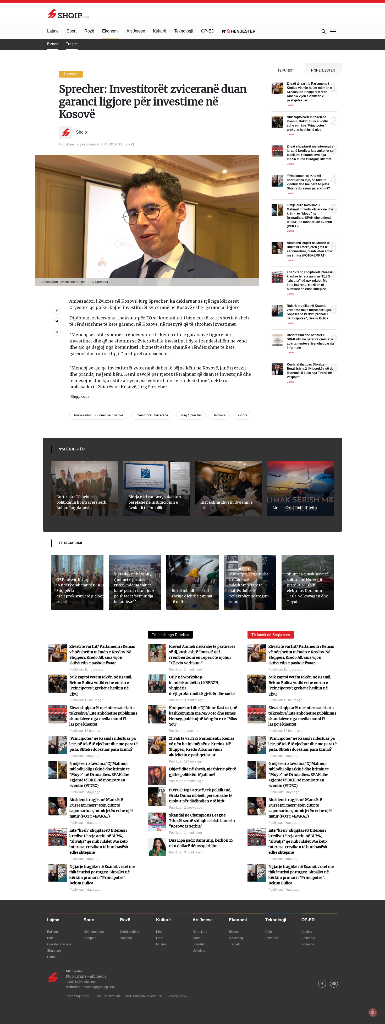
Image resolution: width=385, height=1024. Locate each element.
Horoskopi (199, 932)
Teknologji (183, 31)
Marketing (236, 938)
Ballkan (52, 932)
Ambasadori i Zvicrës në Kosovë (98, 415)
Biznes (52, 44)
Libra (159, 938)
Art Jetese (135, 31)
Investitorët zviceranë (151, 415)
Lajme (53, 31)
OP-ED (207, 31)
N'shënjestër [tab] (323, 70)
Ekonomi (110, 31)
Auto (268, 932)
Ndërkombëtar (94, 932)
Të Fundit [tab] (286, 70)
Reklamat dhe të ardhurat (144, 996)
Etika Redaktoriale (108, 996)
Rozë (89, 31)
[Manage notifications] (372, 1012)
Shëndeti (198, 944)
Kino (159, 932)
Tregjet (72, 44)
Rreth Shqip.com (77, 996)
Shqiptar (90, 938)
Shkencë (271, 938)
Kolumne (307, 944)
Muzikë (161, 944)
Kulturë (159, 31)
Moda (196, 938)
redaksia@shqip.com (80, 982)
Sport (71, 31)
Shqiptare (54, 950)
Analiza (306, 932)
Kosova (220, 415)
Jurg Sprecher (191, 415)
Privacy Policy (177, 996)
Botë (50, 938)
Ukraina (52, 957)
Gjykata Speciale (59, 944)
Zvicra (242, 415)
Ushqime (198, 950)
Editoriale (308, 938)
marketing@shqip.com (99, 987)
